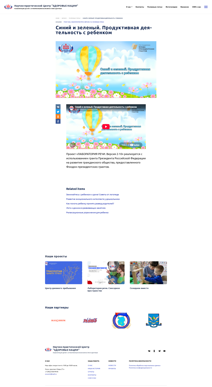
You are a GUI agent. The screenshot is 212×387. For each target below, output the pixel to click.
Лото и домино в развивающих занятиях (86, 208)
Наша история (94, 368)
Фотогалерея (171, 7)
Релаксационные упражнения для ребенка (87, 212)
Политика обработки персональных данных (144, 365)
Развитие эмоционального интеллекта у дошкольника (93, 199)
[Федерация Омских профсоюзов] (122, 321)
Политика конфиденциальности (140, 368)
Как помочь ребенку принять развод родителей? (90, 203)
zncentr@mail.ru (51, 374)
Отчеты (91, 372)
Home (57, 18)
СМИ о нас (196, 7)
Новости (112, 365)
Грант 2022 (67, 22)
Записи (64, 18)
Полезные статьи (154, 7)
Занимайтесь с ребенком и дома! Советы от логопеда (92, 194)
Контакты (140, 7)
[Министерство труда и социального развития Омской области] (153, 321)
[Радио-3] (90, 321)
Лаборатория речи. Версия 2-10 (81, 22)
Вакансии (185, 7)
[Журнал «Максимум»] (58, 321)
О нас (128, 7)
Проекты (112, 368)
